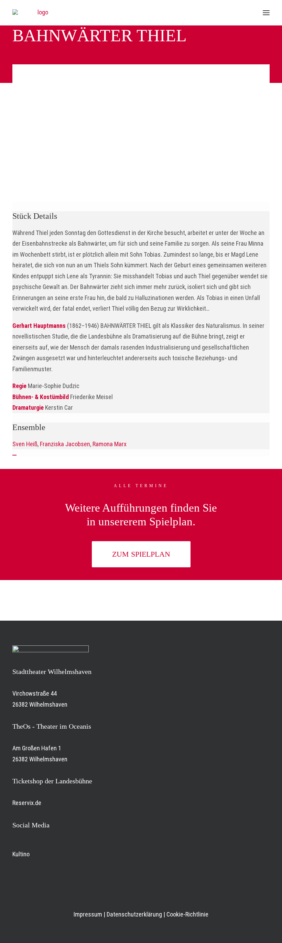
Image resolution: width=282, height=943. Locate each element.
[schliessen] (14, 455)
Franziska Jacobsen (65, 444)
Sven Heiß (24, 444)
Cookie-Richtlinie (187, 914)
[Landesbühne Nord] (39, 12)
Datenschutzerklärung (134, 914)
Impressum (88, 914)
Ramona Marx (110, 444)
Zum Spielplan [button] (141, 554)
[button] (266, 12)
